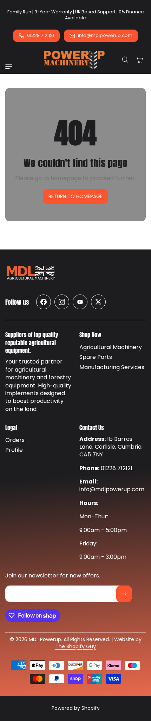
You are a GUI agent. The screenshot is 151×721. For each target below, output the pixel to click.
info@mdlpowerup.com (105, 35)
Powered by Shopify (76, 707)
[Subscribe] (124, 594)
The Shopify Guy (75, 646)
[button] (10, 66)
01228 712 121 (40, 35)
